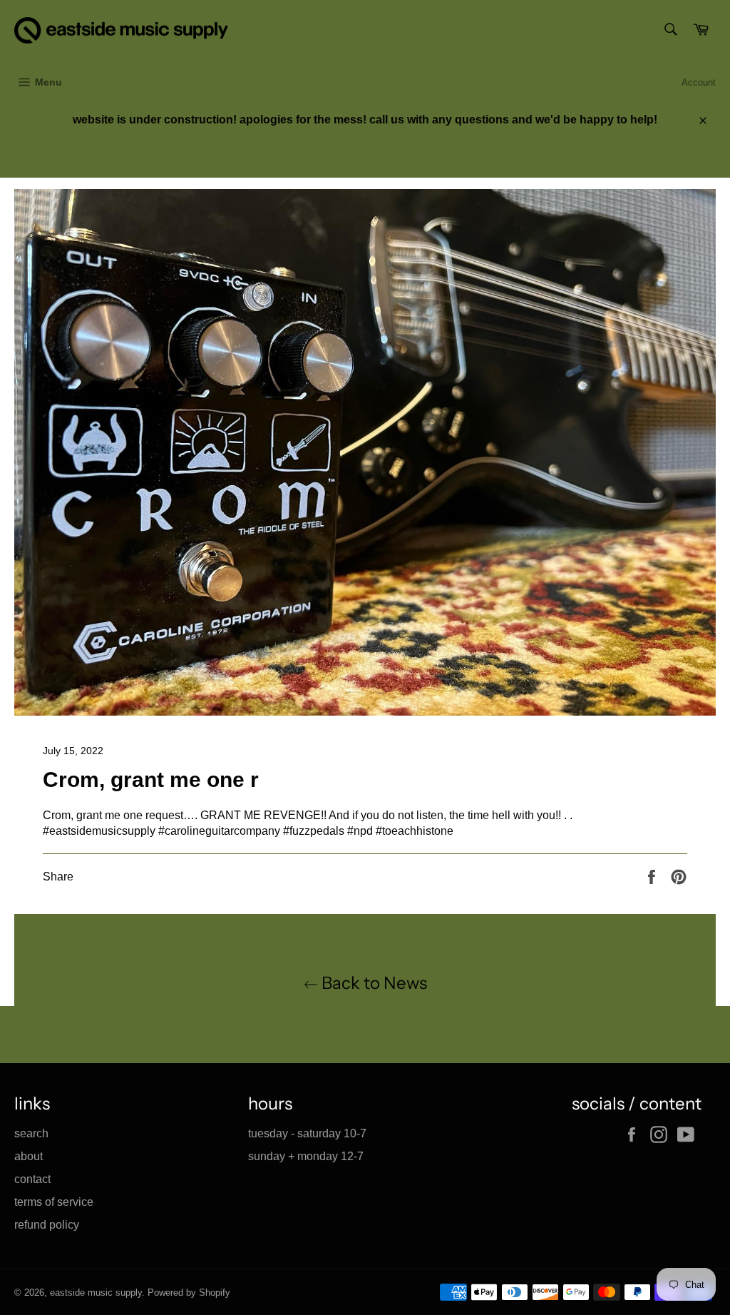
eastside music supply (96, 1292)
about (28, 1156)
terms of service (53, 1202)
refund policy (46, 1225)
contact (32, 1179)
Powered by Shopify (189, 1292)
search (31, 1133)
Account (699, 82)
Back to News (372, 983)
